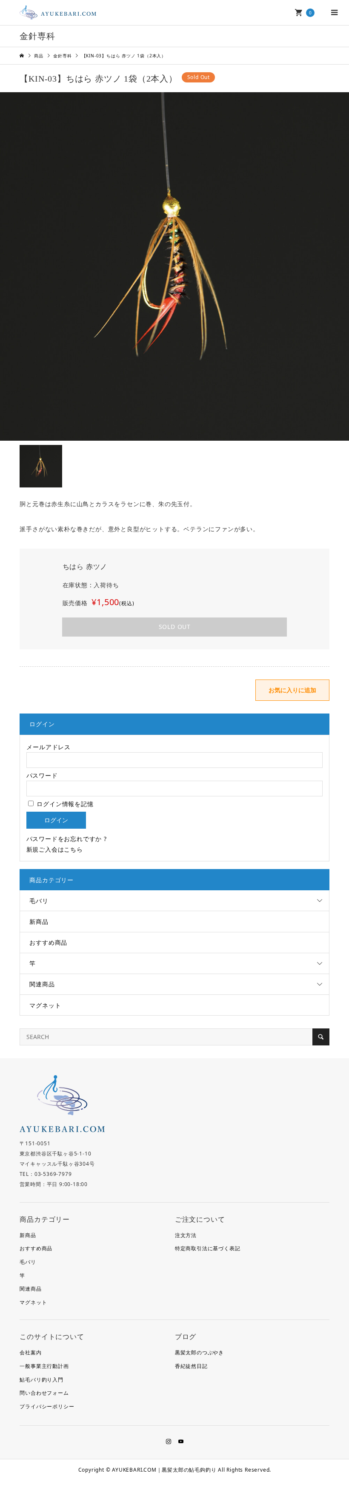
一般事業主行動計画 (44, 1366)
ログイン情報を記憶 (64, 804)
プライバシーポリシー (47, 1406)
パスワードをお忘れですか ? (66, 839)
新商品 (38, 921)
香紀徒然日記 (191, 1366)
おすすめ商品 (48, 942)
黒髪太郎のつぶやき (199, 1352)
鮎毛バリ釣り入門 (41, 1379)
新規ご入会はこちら (54, 849)
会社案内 (30, 1352)
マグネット (45, 1005)
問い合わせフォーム (44, 1392)
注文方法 (186, 1235)
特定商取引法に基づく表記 (207, 1248)
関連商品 (41, 984)
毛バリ (38, 901)
